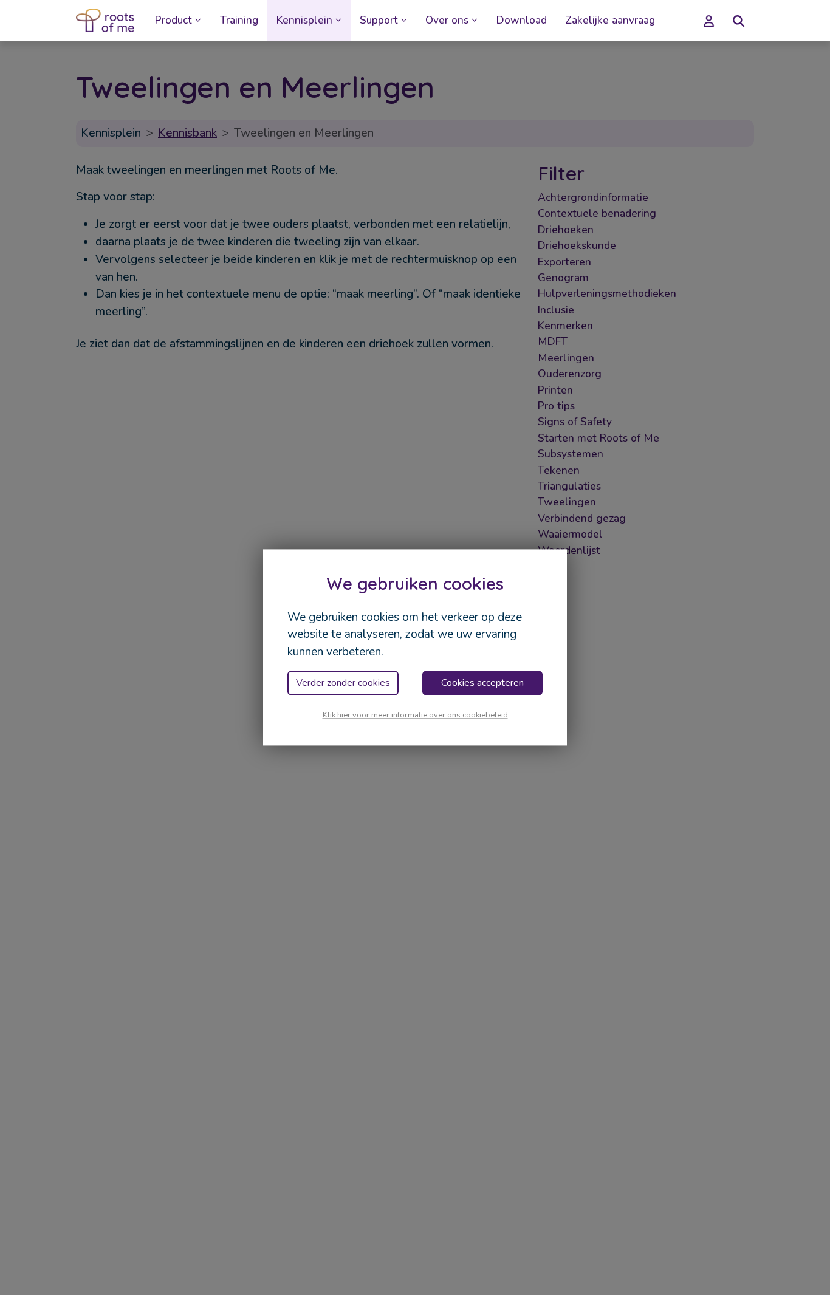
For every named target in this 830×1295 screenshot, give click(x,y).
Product (173, 20)
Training (239, 20)
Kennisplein (304, 20)
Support (379, 20)
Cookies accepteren (482, 682)
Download (521, 20)
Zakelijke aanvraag (610, 20)
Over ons (446, 20)
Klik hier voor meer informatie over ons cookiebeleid (415, 714)
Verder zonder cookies (343, 682)
